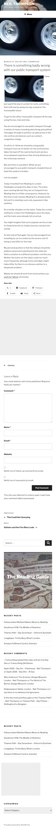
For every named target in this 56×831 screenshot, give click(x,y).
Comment (9, 391)
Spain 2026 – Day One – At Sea (21, 672)
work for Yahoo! (11, 277)
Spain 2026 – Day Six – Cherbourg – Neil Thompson (27, 668)
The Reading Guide (28, 577)
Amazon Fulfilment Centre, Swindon (20, 643)
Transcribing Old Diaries (22, 663)
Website (8, 454)
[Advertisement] (28, 327)
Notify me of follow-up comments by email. (23, 471)
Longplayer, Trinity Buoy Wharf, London (22, 638)
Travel (11, 365)
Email (7, 441)
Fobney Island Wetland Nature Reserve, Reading (26, 622)
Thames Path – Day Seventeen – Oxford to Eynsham (27, 633)
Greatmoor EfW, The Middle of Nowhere (22, 627)
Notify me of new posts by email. (19, 480)
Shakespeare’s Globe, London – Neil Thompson (25, 689)
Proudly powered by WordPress (17, 825)
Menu (29, 14)
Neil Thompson (19, 4)
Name (7, 427)
